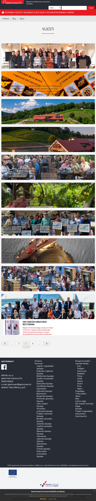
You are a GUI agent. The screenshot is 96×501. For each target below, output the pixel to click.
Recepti (18, 12)
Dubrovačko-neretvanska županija (42, 453)
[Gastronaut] (12, 3)
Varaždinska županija (45, 386)
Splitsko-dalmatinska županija (42, 443)
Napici (79, 388)
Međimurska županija (45, 376)
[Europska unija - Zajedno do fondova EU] (49, 474)
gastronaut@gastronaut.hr (19, 384)
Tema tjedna (80, 393)
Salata (80, 381)
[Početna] (3, 12)
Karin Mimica (15, 387)
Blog (42, 12)
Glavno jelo (81, 371)
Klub (77, 398)
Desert (80, 383)
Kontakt (70, 12)
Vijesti (37, 12)
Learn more (52, 499)
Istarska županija (43, 449)
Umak (79, 378)
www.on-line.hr (83, 465)
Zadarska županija (44, 423)
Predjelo (80, 368)
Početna (38, 361)
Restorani (9, 12)
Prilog (79, 376)
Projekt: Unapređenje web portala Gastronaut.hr (83, 413)
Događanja (28, 12)
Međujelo (81, 373)
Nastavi (43, 499)
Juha (79, 366)
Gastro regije (80, 401)
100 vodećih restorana (56, 12)
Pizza (79, 386)
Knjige (77, 406)
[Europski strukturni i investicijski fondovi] (49, 482)
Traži (91, 8)
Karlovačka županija (45, 383)
